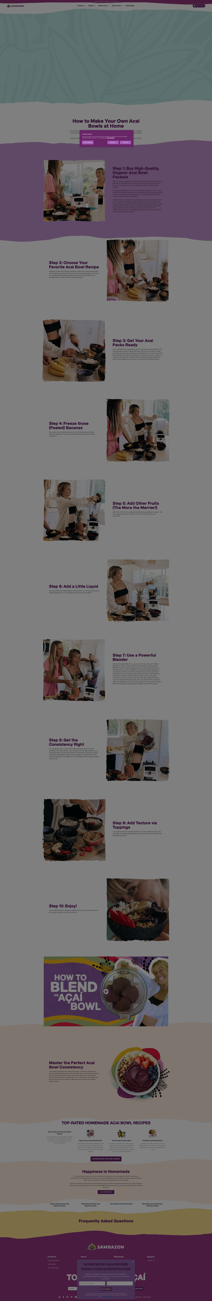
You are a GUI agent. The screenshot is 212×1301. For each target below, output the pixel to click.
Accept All (125, 142)
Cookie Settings (88, 142)
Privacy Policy (110, 138)
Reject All (112, 142)
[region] (106, 138)
